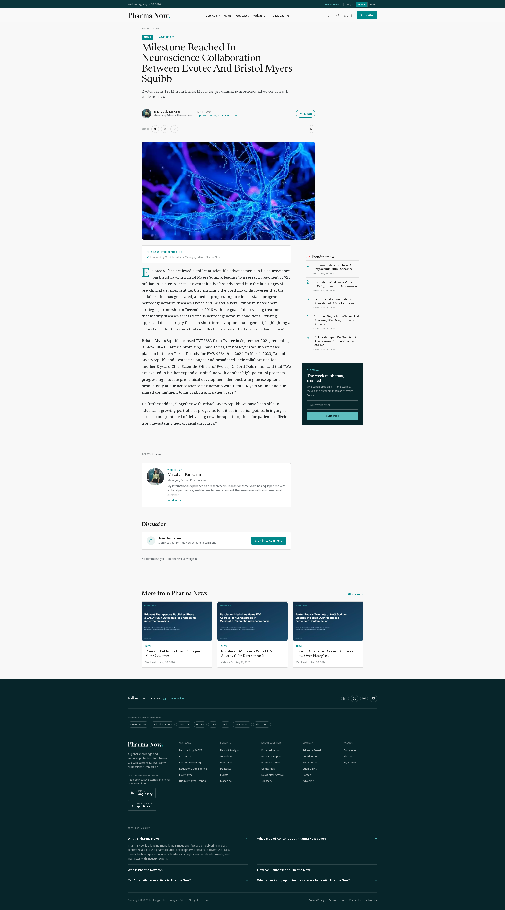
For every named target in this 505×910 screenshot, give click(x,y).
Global (361, 4)
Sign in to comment (268, 540)
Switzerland (242, 724)
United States (138, 724)
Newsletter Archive (272, 775)
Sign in (349, 15)
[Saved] (328, 15)
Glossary (266, 781)
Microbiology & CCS (190, 750)
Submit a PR (310, 768)
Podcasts (259, 15)
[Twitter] (354, 698)
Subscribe (367, 15)
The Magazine (279, 15)
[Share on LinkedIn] (164, 129)
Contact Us (355, 900)
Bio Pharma (186, 775)
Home (145, 28)
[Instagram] (364, 698)
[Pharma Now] (149, 15)
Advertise (308, 781)
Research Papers (271, 756)
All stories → (355, 594)
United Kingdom (162, 724)
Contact (307, 775)
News (227, 15)
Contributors (310, 756)
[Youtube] (373, 698)
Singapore (262, 724)
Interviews (226, 756)
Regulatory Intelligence (193, 768)
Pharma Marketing (190, 762)
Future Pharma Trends (192, 781)
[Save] (311, 129)
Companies (268, 768)
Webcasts (242, 15)
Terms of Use (336, 900)
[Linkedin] (345, 698)
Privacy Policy (316, 900)
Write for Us (310, 762)
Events (224, 775)
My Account (350, 762)
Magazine (226, 781)
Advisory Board (312, 750)
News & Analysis (230, 750)
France (200, 724)
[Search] (337, 15)
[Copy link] (174, 129)
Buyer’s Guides (270, 762)
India (372, 4)
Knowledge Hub (271, 750)
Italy (213, 724)
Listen (308, 113)
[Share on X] (155, 129)
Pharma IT (185, 756)
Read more (174, 500)
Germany (184, 724)
